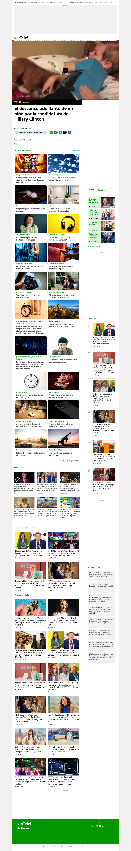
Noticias (26, 102)
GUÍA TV (97, 190)
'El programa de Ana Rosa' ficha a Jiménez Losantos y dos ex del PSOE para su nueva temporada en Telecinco (30, 553)
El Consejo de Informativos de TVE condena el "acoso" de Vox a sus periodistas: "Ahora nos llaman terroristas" (104, 457)
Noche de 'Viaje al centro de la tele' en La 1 (94, 200)
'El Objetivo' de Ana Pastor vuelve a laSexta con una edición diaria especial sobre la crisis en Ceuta (63, 749)
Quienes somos (47, 847)
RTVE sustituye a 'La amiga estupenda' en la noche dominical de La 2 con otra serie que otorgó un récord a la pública (62, 584)
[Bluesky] (60, 132)
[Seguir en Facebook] (94, 826)
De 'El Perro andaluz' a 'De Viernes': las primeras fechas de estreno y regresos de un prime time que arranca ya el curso (30, 780)
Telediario (59, 2)
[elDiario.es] (23, 828)
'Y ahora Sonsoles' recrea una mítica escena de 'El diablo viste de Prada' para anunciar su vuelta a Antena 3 (24, 512)
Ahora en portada (22, 595)
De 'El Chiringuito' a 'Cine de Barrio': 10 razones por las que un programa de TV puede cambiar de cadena (63, 553)
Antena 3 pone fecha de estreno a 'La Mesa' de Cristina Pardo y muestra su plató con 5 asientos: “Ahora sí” (23, 488)
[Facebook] (56, 132)
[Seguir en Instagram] (97, 826)
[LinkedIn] (69, 132)
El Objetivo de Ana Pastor (76, 2)
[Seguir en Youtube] (100, 826)
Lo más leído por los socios (25, 528)
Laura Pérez (18, 627)
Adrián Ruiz (51, 590)
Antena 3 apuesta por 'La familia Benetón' (93, 212)
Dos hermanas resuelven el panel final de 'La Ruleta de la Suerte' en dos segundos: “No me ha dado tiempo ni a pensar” (70, 513)
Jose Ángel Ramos (53, 558)
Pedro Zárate (19, 558)
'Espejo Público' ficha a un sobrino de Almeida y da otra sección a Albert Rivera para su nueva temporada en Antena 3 (30, 584)
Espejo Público (66, 2)
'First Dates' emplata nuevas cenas (94, 224)
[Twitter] (65, 132)
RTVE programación (51, 2)
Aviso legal (64, 847)
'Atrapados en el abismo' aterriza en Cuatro (94, 235)
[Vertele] (24, 823)
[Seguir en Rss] (103, 826)
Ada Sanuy (18, 590)
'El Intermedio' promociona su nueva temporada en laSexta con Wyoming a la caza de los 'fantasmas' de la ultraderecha (69, 488)
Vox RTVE (110, 2)
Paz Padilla (85, 2)
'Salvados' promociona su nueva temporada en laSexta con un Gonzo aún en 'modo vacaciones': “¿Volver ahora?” (47, 512)
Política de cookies (74, 847)
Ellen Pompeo (98, 2)
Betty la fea (104, 2)
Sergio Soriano (97, 463)
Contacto (56, 847)
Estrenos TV (91, 2)
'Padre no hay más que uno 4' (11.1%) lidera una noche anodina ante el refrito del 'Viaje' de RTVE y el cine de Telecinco (63, 685)
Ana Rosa (44, 2)
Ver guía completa (94, 246)
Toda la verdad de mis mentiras (34, 2)
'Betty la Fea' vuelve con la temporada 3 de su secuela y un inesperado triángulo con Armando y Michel (30, 749)
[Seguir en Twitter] (92, 826)
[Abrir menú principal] (115, 38)
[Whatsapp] (51, 132)
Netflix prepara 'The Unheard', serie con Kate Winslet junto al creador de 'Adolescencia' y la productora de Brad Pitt (63, 621)
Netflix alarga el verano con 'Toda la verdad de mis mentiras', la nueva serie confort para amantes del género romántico (30, 621)
